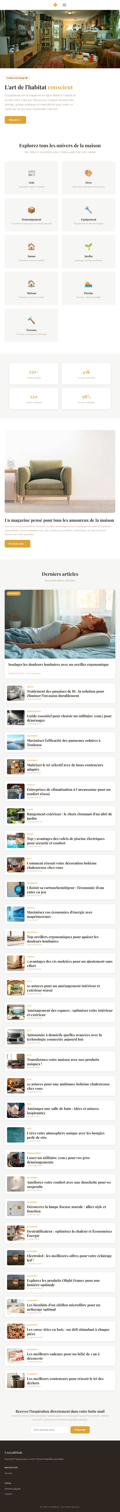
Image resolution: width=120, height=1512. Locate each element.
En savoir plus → (17, 543)
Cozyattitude (13, 1452)
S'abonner (80, 1429)
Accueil (8, 1473)
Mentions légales (13, 1488)
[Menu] (64, 5)
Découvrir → (15, 119)
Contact (8, 1494)
